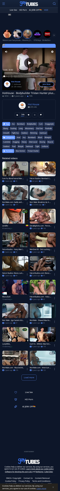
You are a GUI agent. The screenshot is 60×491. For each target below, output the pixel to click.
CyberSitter (48, 471)
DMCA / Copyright (13, 478)
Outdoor (6, 146)
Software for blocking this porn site (18, 471)
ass (13, 124)
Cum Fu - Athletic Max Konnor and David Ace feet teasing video (40, 344)
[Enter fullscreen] (52, 70)
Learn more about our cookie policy (40, 469)
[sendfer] (15, 220)
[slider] (29, 76)
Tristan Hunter (33, 151)
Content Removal (42, 478)
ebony (5, 128)
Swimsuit (29, 146)
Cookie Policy (10, 481)
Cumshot (6, 142)
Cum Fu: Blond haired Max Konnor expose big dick (12, 178)
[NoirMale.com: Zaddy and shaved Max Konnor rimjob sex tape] (15, 196)
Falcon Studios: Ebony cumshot (12, 273)
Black (40, 137)
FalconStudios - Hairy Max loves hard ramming (12, 249)
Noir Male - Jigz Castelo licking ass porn (13, 320)
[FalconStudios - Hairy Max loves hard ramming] (15, 243)
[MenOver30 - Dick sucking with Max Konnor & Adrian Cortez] (43, 243)
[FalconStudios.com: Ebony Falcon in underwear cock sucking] (43, 267)
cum (41, 124)
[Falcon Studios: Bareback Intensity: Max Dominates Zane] (43, 173)
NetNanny (39, 471)
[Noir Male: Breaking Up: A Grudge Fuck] (43, 196)
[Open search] (54, 3)
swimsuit (43, 133)
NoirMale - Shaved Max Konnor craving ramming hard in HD (40, 320)
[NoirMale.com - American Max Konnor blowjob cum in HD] (43, 362)
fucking (13, 128)
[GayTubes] (29, 3)
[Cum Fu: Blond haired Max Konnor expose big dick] (15, 173)
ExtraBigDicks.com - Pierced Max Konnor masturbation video (40, 226)
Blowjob (48, 137)
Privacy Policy (24, 481)
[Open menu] (3, 3)
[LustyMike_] (15, 338)
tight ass (15, 133)
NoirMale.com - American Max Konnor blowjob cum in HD (40, 368)
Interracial (33, 142)
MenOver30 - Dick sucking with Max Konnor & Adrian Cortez (40, 249)
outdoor (24, 133)
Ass (24, 137)
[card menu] (27, 180)
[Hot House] (7, 84)
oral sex (39, 128)
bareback (21, 124)
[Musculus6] (15, 291)
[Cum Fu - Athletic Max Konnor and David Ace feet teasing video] (43, 338)
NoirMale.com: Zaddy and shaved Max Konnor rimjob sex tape (13, 202)
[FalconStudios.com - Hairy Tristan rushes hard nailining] (43, 291)
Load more (29, 377)
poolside (48, 128)
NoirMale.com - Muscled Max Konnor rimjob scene (12, 368)
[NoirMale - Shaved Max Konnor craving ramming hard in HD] (43, 314)
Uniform (45, 146)
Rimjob (20, 146)
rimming (33, 133)
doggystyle (49, 124)
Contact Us (28, 478)
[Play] (29, 63)
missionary (29, 128)
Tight (37, 146)
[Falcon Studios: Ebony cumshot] (15, 267)
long (21, 128)
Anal (18, 137)
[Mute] (6, 51)
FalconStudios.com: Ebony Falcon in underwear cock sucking (40, 273)
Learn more (41, 488)
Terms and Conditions (41, 481)
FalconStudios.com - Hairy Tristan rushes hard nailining (40, 297)
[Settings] (52, 51)
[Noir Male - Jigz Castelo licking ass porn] (15, 314)
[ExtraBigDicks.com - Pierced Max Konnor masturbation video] (43, 220)
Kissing (42, 142)
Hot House (15, 82)
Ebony (24, 142)
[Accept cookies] (53, 487)
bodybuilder (31, 124)
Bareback (31, 137)
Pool (13, 146)
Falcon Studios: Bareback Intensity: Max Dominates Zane (40, 178)
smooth (6, 133)
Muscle (50, 142)
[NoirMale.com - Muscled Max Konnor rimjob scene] (15, 362)
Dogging (16, 142)
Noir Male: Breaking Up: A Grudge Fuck (40, 202)
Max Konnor (20, 151)
